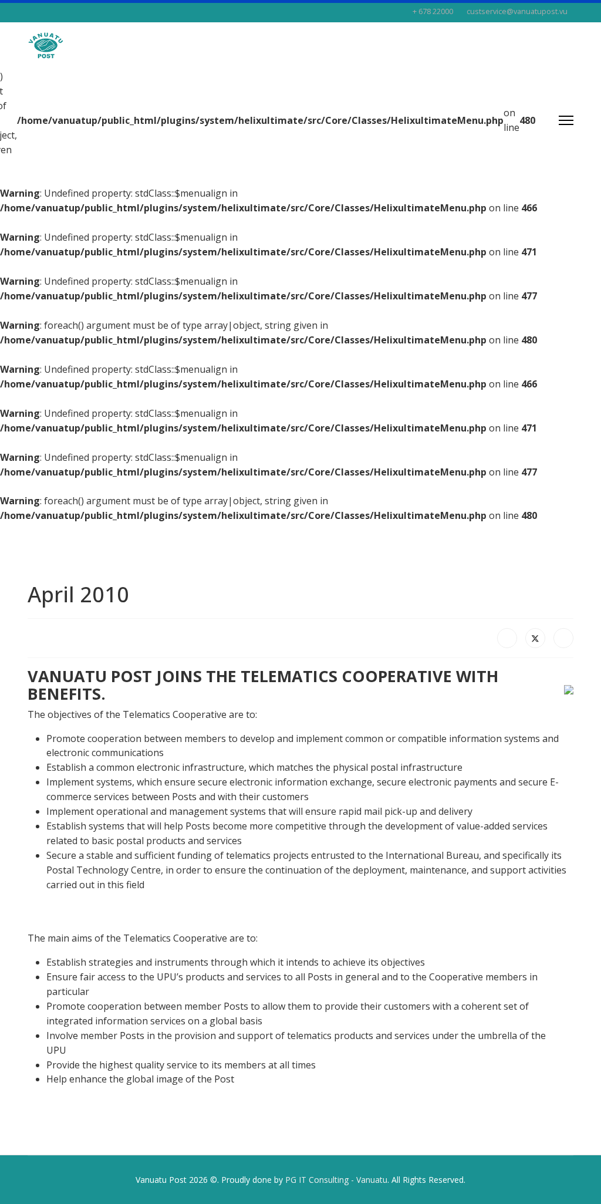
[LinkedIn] (563, 638)
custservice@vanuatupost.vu (517, 11)
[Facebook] (507, 638)
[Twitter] (535, 638)
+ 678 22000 (433, 11)
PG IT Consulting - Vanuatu (336, 1179)
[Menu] (566, 120)
